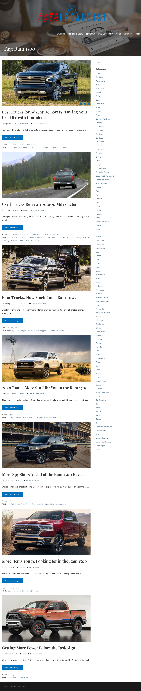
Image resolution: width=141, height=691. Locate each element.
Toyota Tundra (24, 241)
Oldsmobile (100, 328)
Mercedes (99, 294)
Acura (98, 73)
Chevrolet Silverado (34, 237)
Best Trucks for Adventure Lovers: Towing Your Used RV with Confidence (44, 114)
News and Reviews (106, 34)
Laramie (40, 418)
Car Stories (100, 142)
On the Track (100, 332)
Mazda (98, 282)
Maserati (99, 279)
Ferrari (98, 187)
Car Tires (99, 146)
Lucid (98, 267)
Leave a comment (40, 124)
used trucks (35, 241)
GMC (24, 144)
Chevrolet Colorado (18, 237)
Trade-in (99, 415)
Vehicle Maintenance (103, 442)
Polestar (99, 339)
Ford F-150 (35, 147)
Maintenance (100, 275)
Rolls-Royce (100, 358)
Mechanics (100, 290)
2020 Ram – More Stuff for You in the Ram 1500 (45, 387)
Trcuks (64, 147)
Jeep (98, 229)
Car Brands (100, 127)
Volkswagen (100, 446)
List (97, 260)
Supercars (99, 389)
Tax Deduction (101, 400)
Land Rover (100, 244)
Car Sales (99, 138)
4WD (13, 591)
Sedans (98, 370)
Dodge (12, 501)
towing (61, 331)
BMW (98, 96)
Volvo (98, 449)
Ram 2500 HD (32, 331)
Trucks (33, 144)
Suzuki (98, 396)
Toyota (39, 234)
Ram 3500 (24, 678)
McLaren (99, 286)
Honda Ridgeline (78, 237)
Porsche (99, 347)
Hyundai (99, 214)
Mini (97, 305)
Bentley (98, 92)
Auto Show (100, 89)
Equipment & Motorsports (105, 176)
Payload (14, 331)
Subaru (98, 385)
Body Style (60, 34)
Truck (59, 418)
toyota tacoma (12, 241)
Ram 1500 (57, 147)
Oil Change (100, 324)
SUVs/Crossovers (102, 392)
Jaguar (98, 225)
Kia (97, 233)
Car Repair (99, 134)
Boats (98, 100)
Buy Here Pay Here (103, 119)
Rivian (98, 355)
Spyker (98, 377)
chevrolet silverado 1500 (20, 147)
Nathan (25, 210)
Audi (97, 85)
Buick (98, 115)
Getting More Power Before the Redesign (38, 647)
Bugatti (98, 111)
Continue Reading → (12, 137)
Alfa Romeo (100, 77)
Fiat (97, 191)
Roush (98, 362)
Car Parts (99, 130)
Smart (98, 373)
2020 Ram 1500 (30, 418)
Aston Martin (100, 81)
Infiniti (98, 218)
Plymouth (99, 336)
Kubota (98, 237)
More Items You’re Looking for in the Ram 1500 (44, 561)
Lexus (98, 252)
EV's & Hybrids (101, 184)
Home (137, 34)
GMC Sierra (67, 237)
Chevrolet (13, 144)
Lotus (98, 263)
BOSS (98, 108)
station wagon (101, 381)
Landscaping (100, 248)
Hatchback (100, 206)
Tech (118, 34)
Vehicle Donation (102, 438)
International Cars (102, 222)
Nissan (98, 317)
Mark (22, 394)
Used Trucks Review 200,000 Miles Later (39, 204)
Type (98, 423)
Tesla (98, 408)
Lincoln (98, 256)
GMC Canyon (57, 237)
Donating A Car (101, 168)
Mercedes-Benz (102, 298)
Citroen (98, 157)
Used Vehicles (54, 234)
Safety (98, 366)
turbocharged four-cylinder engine (53, 504)
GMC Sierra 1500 (46, 147)
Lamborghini (100, 241)
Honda (29, 234)
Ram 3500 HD (43, 331)
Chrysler (99, 153)
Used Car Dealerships (104, 427)
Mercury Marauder (102, 301)
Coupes (99, 161)
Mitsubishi (100, 309)
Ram (28, 144)
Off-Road (99, 320)
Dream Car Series (75, 34)
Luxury (98, 271)
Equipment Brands (102, 180)
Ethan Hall (24, 124)
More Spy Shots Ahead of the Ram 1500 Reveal (43, 474)
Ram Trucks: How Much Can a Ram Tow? (39, 297)
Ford (19, 144)
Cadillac (99, 123)
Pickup (18, 591)
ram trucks (54, 331)
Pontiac (98, 343)
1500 (13, 418)
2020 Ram (20, 418)
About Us (128, 34)
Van (97, 434)
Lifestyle (90, 34)
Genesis (99, 199)
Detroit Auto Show (18, 504)
